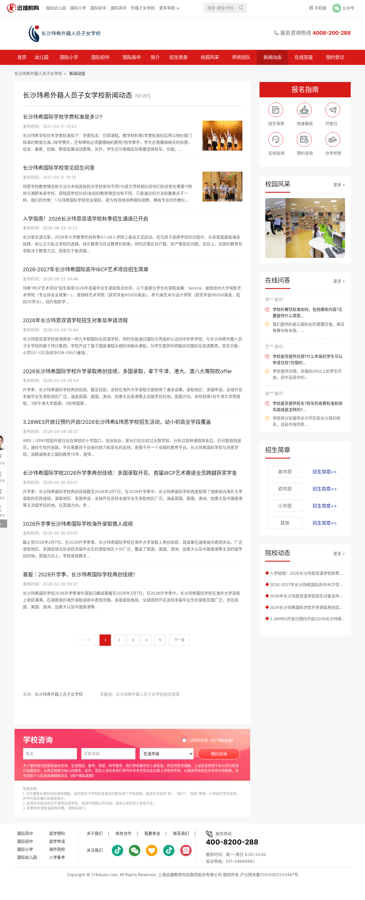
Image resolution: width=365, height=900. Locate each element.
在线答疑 (304, 57)
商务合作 (123, 833)
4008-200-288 (332, 33)
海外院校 (57, 849)
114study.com (104, 874)
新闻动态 (272, 57)
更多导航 (167, 7)
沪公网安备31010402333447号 (269, 874)
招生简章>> (325, 471)
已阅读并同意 (211, 740)
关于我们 (95, 833)
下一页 (179, 640)
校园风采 (210, 57)
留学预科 (57, 833)
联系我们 (181, 833)
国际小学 (78, 7)
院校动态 (277, 552)
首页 (22, 57)
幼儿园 (41, 57)
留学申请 (57, 841)
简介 (155, 57)
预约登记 (335, 57)
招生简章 (178, 57)
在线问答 (277, 280)
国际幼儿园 (56, 7)
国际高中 (119, 7)
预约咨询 (219, 754)
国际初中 (98, 7)
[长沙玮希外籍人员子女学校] (58, 33)
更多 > (339, 184)
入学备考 (57, 857)
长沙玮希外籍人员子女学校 (38, 73)
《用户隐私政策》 (221, 740)
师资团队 (241, 57)
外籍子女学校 (143, 7)
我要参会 (152, 833)
